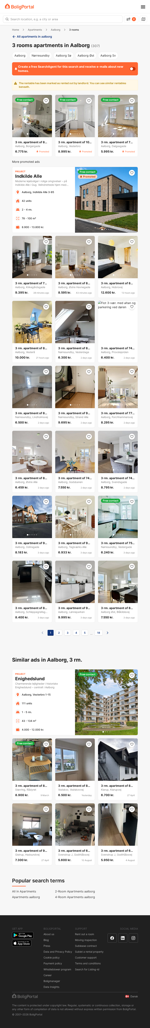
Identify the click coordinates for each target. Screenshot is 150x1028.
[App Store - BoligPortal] (21, 943)
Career (48, 975)
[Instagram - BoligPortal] (133, 938)
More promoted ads (26, 161)
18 (98, 632)
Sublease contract (86, 945)
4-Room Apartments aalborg (75, 897)
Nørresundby (41, 55)
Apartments (35, 29)
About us (49, 934)
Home (15, 29)
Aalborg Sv (108, 55)
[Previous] (42, 633)
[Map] (143, 19)
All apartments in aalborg (34, 36)
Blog (46, 940)
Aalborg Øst (86, 55)
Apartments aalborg (26, 897)
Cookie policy (52, 957)
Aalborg (55, 29)
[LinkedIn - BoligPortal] (122, 938)
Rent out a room (84, 934)
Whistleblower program (57, 969)
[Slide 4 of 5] (34, 134)
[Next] (107, 633)
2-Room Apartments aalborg (75, 891)
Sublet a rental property (89, 951)
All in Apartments (24, 891)
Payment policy (53, 963)
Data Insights (51, 986)
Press (47, 945)
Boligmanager (52, 981)
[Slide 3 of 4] (107, 732)
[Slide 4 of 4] (110, 732)
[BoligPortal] (19, 7)
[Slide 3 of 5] (32, 134)
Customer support (86, 957)
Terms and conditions (88, 963)
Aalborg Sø (63, 55)
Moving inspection (86, 940)
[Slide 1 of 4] (103, 732)
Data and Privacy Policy (58, 951)
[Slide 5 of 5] (36, 134)
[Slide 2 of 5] (30, 134)
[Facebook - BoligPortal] (112, 938)
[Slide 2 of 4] (105, 732)
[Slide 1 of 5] (28, 134)
